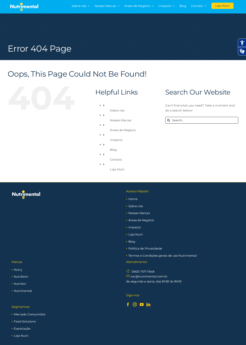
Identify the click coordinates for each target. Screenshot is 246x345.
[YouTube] (142, 304)
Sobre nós (117, 110)
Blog (113, 150)
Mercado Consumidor (30, 314)
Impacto (116, 140)
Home (132, 199)
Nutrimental (23, 291)
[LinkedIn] (148, 304)
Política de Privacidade (145, 248)
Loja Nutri (117, 169)
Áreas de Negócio (123, 130)
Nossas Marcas (120, 120)
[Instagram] (135, 304)
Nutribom (21, 276)
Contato (116, 159)
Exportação (22, 328)
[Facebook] (128, 304)
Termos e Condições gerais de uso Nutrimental (162, 255)
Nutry (18, 269)
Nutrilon (20, 284)
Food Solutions (25, 321)
